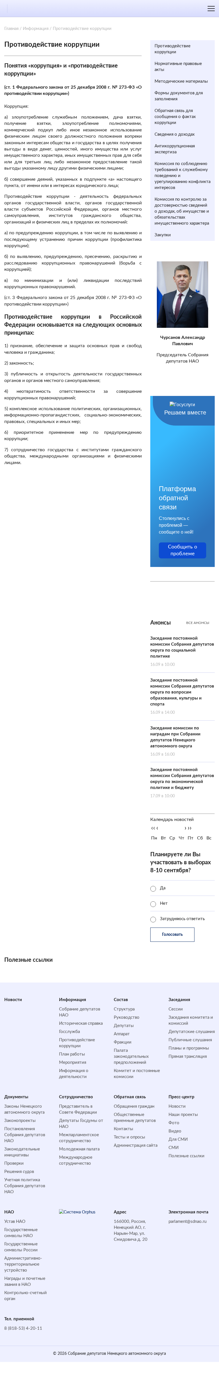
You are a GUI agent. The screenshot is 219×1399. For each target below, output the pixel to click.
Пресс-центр (181, 1097)
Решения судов (19, 1172)
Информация (35, 29)
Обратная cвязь (130, 1097)
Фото (174, 1123)
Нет (164, 903)
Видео (175, 1131)
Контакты (123, 1129)
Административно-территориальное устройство (23, 1264)
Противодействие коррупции (172, 49)
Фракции (122, 1042)
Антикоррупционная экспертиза (175, 149)
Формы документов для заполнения (179, 96)
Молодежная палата (79, 1149)
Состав (121, 1000)
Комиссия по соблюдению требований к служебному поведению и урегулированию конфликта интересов (182, 176)
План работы (72, 1054)
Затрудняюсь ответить (182, 919)
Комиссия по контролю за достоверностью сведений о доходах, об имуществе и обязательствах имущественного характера (182, 211)
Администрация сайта (135, 1145)
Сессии (176, 1009)
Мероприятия (72, 1062)
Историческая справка (81, 1023)
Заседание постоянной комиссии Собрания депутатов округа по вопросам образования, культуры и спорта (182, 696)
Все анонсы (197, 623)
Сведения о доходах (174, 134)
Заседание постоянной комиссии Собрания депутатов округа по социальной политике (182, 651)
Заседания (179, 1000)
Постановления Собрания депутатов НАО (24, 1135)
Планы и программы (189, 1048)
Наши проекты (183, 1115)
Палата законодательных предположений (131, 1056)
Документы (16, 1097)
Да (162, 888)
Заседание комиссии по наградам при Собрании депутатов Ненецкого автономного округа (175, 741)
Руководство (126, 1017)
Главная (11, 29)
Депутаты (124, 1026)
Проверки (14, 1163)
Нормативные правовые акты (178, 67)
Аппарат (122, 1034)
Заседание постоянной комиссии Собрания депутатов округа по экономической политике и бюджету (182, 783)
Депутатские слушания (192, 1032)
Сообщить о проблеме (182, 550)
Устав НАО (14, 1221)
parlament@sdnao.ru (187, 1221)
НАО (9, 1212)
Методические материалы (181, 81)
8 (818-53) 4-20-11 (23, 1328)
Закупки (163, 235)
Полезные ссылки (186, 1156)
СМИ (174, 1148)
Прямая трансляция (188, 1056)
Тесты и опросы (129, 1137)
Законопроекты (20, 1121)
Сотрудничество (76, 1097)
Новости (13, 1000)
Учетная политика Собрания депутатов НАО (24, 1186)
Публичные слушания (190, 1040)
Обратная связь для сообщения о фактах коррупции (175, 117)
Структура (124, 1009)
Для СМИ (178, 1139)
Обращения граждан (134, 1106)
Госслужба (69, 1032)
